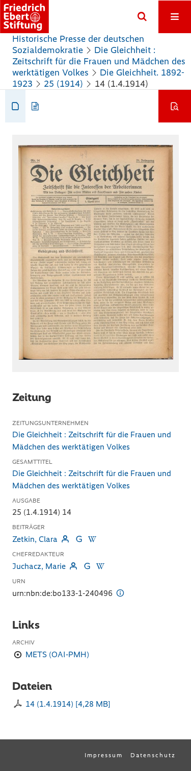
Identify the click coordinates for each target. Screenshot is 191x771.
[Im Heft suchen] (174, 106)
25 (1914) (63, 83)
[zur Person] (65, 539)
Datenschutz (153, 755)
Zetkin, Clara (35, 539)
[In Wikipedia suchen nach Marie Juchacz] (100, 566)
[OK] (142, 17)
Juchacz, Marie (39, 566)
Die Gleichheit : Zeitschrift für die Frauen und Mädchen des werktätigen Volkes (98, 61)
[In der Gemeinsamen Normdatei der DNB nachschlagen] (78, 539)
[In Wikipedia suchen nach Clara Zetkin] (92, 539)
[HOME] (24, 16)
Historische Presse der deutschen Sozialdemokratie (78, 44)
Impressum (104, 755)
